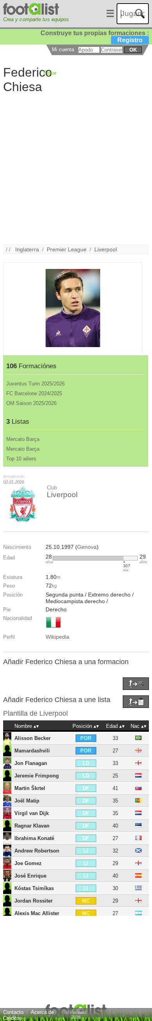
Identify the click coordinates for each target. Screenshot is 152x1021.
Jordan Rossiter (33, 901)
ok (133, 50)
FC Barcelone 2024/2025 (34, 393)
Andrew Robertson (36, 851)
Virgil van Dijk (31, 813)
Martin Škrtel (29, 788)
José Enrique (30, 876)
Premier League (67, 249)
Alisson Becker (32, 738)
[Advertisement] (76, 168)
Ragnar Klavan (31, 826)
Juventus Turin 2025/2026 (35, 384)
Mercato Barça (22, 439)
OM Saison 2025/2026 (31, 403)
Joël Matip (26, 801)
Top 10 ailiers (21, 459)
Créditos (12, 1018)
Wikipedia (57, 637)
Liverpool (105, 249)
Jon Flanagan (30, 763)
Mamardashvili (32, 751)
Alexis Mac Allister (36, 913)
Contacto (13, 1012)
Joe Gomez (28, 863)
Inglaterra (27, 249)
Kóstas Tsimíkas (34, 888)
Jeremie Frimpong (36, 776)
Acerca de (42, 1012)
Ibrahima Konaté (34, 838)
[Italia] (53, 628)
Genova (87, 547)
